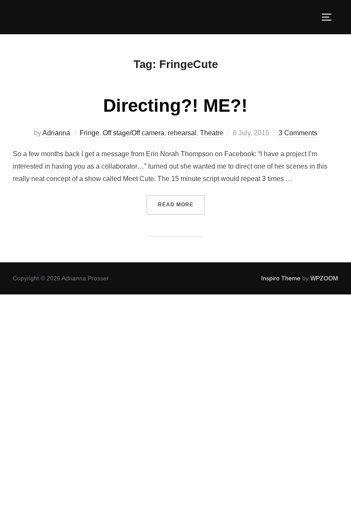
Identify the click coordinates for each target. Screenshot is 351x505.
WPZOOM (324, 278)
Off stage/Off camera (133, 133)
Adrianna (56, 133)
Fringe (89, 133)
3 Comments (298, 133)
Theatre (211, 133)
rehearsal (182, 133)
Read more (181, 204)
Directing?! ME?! (175, 105)
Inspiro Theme (280, 278)
